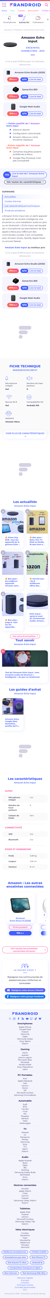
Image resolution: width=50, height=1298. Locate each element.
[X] (10, 1018)
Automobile (25, 1101)
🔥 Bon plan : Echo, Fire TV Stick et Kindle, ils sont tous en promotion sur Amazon (37, 541)
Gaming (25, 1049)
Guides (21, 11)
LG (25, 1135)
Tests (12, 11)
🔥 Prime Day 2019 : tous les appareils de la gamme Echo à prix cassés (12, 541)
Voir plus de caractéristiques (25, 433)
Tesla (25, 1121)
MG (25, 1114)
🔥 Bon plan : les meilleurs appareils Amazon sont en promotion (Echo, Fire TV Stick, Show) (12, 582)
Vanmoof (25, 1247)
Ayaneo (25, 1055)
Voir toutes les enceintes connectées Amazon (24, 949)
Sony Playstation (25, 1067)
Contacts (25, 1282)
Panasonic (25, 1137)
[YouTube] (27, 1018)
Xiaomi (25, 1043)
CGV (25, 1290)
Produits (18, 30)
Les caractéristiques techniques (22, 206)
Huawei (25, 1032)
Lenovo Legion (25, 1057)
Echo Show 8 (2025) (20, 921)
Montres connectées (25, 1185)
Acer (25, 1078)
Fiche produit (20, 927)
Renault (25, 1118)
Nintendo (25, 1062)
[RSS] (22, 1018)
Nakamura (25, 1242)
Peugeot (25, 1116)
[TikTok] (35, 1018)
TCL (25, 1146)
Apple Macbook (25, 1081)
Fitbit (25, 1193)
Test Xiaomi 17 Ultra (17, 1262)
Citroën (25, 1109)
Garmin (25, 1196)
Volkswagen (25, 1123)
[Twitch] (31, 1018)
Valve (25, 1069)
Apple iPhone (25, 1027)
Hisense (25, 1132)
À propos (25, 1280)
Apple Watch (25, 1191)
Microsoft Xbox (25, 1060)
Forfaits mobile (39, 1252)
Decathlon (25, 1235)
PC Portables (25, 1075)
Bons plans (33, 11)
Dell (25, 1083)
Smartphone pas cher (15, 1257)
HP (25, 1090)
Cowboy (25, 1233)
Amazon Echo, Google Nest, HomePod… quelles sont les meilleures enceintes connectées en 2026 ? (12, 722)
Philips (25, 1139)
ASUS (25, 1053)
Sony (25, 1144)
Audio (25, 1157)
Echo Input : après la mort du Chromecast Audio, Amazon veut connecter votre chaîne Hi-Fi (37, 617)
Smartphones (25, 1023)
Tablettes (25, 1208)
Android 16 (37, 1262)
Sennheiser (25, 1175)
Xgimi (25, 1149)
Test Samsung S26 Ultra (34, 1273)
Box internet (11, 1273)
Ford (25, 1111)
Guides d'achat (13, 201)
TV (25, 1129)
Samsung (25, 1142)
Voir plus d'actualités (23, 636)
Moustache (25, 1240)
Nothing (25, 1170)
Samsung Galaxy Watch (25, 1200)
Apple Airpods (25, 1160)
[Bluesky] (40, 1018)
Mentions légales (25, 1278)
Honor (25, 1088)
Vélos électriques (25, 1229)
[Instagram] (14, 1018)
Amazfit (25, 1188)
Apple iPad (25, 1212)
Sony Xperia (25, 1041)
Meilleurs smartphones (15, 1252)
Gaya (25, 1238)
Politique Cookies (25, 1285)
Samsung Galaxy (25, 1039)
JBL (25, 1167)
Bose (25, 1163)
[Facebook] (18, 1018)
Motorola (25, 1034)
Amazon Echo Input (16, 247)
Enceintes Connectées (35, 30)
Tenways (25, 1245)
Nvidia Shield (25, 1064)
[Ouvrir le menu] (4, 4)
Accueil (7, 30)
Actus (4, 11)
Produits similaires (15, 210)
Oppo (25, 1036)
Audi (25, 1104)
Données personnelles (25, 1287)
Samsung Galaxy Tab (25, 1221)
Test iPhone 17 (38, 1257)
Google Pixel (25, 1029)
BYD (25, 1106)
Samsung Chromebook (25, 1095)
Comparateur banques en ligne (25, 1268)
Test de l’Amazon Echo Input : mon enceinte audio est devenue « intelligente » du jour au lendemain (22, 674)
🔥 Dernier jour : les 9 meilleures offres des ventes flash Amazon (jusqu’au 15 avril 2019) (37, 582)
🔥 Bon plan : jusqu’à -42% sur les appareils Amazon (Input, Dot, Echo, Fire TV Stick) (11, 623)
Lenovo (25, 1085)
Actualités (10, 197)
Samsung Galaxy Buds (25, 1172)
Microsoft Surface (25, 1093)
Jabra (25, 1165)
